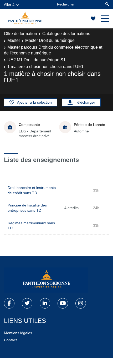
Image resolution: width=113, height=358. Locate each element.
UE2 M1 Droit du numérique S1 (36, 60)
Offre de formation (20, 33)
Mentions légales (18, 333)
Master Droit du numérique (50, 40)
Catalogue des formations (66, 33)
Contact (10, 340)
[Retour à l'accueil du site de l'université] (46, 280)
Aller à (9, 4)
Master (13, 40)
